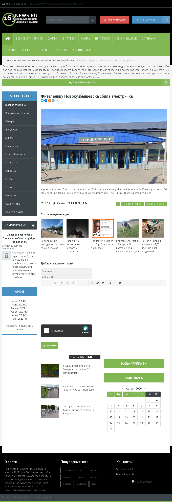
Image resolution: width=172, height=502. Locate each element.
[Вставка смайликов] (92, 283)
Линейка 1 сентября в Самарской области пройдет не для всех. (20, 238)
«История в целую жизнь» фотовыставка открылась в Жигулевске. (78, 410)
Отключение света (72, 470)
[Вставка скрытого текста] (120, 283)
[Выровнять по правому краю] (73, 283)
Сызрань (27, 50)
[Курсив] (50, 283)
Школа (80, 477)
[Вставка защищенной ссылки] (102, 283)
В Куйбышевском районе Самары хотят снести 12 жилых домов (76, 369)
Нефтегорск (102, 38)
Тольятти (44, 50)
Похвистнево (12, 203)
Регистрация (116, 19)
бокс (94, 484)
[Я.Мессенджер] (42, 100)
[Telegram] (53, 100)
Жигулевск (69, 38)
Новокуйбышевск (126, 38)
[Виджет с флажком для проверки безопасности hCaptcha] (103, 330)
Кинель (85, 38)
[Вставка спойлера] (115, 283)
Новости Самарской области (26, 60)
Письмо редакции (16, 3)
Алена (5, 245)
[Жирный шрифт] (44, 283)
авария (94, 477)
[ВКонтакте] (45, 100)
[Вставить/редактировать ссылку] (97, 283)
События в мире (82, 50)
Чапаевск (61, 50)
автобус (67, 484)
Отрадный (11, 50)
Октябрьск (148, 38)
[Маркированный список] (79, 283)
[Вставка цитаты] (109, 283)
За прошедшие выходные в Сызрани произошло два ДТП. (52, 244)
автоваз (81, 484)
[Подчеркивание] (55, 283)
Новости (50, 60)
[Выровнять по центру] (67, 283)
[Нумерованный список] (85, 283)
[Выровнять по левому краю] (62, 283)
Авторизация (149, 19)
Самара (52, 38)
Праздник (93, 470)
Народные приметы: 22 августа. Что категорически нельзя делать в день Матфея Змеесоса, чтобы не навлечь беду (128, 251)
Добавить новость (83, 82)
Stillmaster (20, 497)
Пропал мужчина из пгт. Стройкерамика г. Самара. (102, 244)
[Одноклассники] (49, 100)
